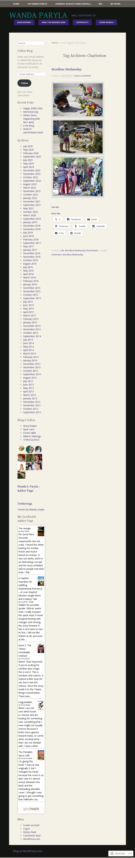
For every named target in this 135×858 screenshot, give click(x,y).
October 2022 (30, 194)
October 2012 (30, 408)
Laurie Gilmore (26, 758)
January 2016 (30, 284)
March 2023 (29, 187)
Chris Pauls (25, 658)
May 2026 (28, 149)
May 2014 (28, 346)
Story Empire (30, 425)
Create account (31, 825)
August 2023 (30, 184)
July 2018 (28, 232)
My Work (115, 3)
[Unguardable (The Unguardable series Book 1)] (41, 709)
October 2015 (30, 294)
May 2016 (28, 270)
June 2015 (28, 305)
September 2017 (32, 242)
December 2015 (31, 287)
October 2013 (30, 370)
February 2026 (31, 153)
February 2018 (31, 239)
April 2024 (28, 166)
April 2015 (28, 312)
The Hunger (24, 528)
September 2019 (32, 218)
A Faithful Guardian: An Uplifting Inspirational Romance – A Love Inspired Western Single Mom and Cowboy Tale (30, 589)
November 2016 (31, 256)
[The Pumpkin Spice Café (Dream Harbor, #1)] (41, 759)
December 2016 (31, 253)
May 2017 (28, 246)
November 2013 (31, 367)
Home (16, 3)
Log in (26, 828)
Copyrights (82, 22)
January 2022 (30, 198)
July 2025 (28, 160)
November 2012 (31, 405)
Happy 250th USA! (32, 108)
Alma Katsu (25, 531)
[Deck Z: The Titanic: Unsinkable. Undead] (41, 652)
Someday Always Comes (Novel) (72, 3)
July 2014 (28, 339)
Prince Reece (25, 705)
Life (62, 250)
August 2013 (30, 377)
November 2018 (31, 229)
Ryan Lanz (28, 429)
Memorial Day (30, 111)
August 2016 (30, 263)
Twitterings (24, 503)
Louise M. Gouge (27, 602)
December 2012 (31, 401)
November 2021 (31, 201)
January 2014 (30, 360)
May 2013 (28, 388)
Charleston (57, 254)
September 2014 (32, 336)
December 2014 (31, 325)
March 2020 (29, 215)
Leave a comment (82, 75)
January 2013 (30, 398)
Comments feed (31, 835)
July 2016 (28, 267)
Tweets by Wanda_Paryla (30, 509)
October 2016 (30, 260)
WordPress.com (31, 839)
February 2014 (31, 357)
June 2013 (28, 384)
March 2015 (29, 315)
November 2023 (31, 173)
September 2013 (32, 374)
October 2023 (30, 177)
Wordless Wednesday (66, 69)
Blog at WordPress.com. (27, 851)
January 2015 (30, 322)
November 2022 (31, 191)
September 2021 (32, 204)
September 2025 (32, 156)
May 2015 (28, 308)
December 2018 (31, 225)
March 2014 (29, 353)
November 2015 (31, 291)
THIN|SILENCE (31, 439)
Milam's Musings (32, 436)
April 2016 (28, 274)
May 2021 (28, 208)
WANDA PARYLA (38, 15)
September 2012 (32, 412)
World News (92, 250)
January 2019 (30, 222)
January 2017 (30, 249)
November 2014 (31, 329)
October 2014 (30, 332)
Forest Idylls (29, 432)
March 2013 (29, 395)
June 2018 (28, 236)
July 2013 (28, 381)
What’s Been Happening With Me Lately (31, 119)
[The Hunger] (41, 535)
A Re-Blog (28, 125)
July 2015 (28, 301)
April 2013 (28, 391)
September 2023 (32, 180)
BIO (100, 3)
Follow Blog (25, 51)
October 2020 (30, 211)
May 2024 (28, 163)
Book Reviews (24, 22)
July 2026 (28, 146)
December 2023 (31, 170)
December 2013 (31, 363)
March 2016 (29, 277)
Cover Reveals (106, 22)
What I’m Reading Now (53, 22)
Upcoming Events (37, 3)
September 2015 (32, 298)
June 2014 (28, 343)
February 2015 (31, 318)
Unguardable (25, 702)
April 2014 (28, 350)
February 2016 (31, 280)
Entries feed (29, 832)
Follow (24, 83)
